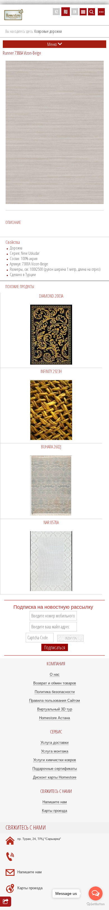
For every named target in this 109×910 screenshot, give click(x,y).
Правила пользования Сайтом (54, 700)
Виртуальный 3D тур (54, 709)
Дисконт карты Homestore (54, 777)
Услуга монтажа (54, 751)
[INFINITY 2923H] (51, 405)
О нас (55, 674)
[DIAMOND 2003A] (51, 330)
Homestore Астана (54, 718)
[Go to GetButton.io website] (96, 904)
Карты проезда (54, 811)
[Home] (13, 15)
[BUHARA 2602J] (51, 480)
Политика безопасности (55, 692)
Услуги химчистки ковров (54, 760)
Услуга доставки (54, 742)
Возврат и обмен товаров (54, 683)
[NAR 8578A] (51, 556)
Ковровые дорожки (48, 31)
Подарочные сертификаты (54, 769)
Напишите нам (54, 802)
